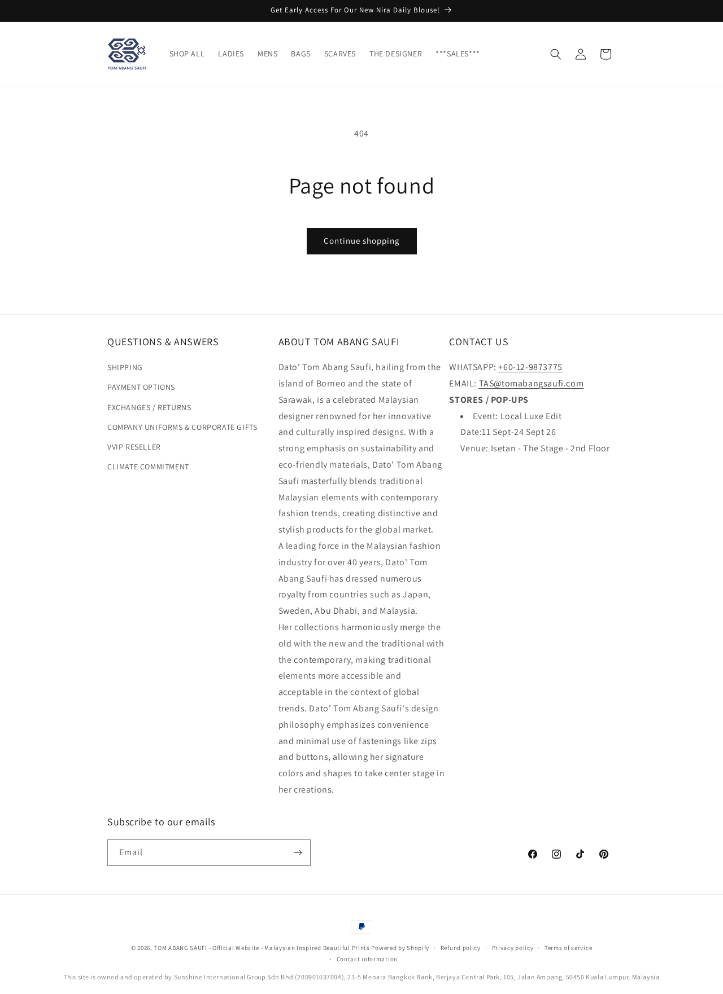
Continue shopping (362, 240)
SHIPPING (125, 367)
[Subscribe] (297, 852)
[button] (555, 54)
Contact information (367, 959)
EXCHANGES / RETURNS (149, 407)
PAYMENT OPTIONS (141, 387)
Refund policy (461, 948)
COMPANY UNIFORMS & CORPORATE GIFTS (182, 427)
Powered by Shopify (400, 948)
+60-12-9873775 (530, 367)
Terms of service (568, 948)
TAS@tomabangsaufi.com (531, 383)
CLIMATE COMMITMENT (148, 466)
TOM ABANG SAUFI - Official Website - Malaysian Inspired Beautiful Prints (261, 948)
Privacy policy (513, 948)
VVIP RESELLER (134, 447)
